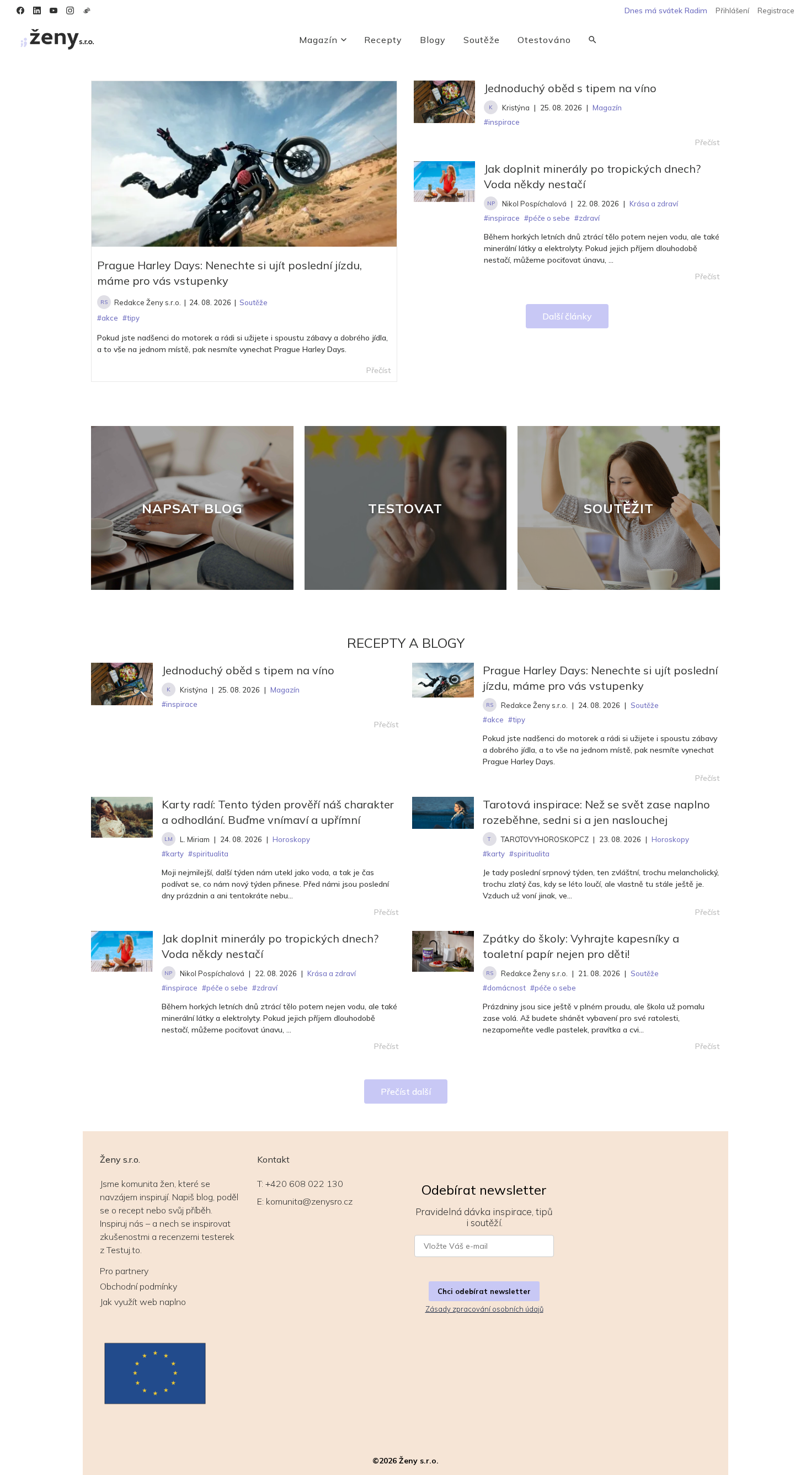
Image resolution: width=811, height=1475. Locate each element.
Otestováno (544, 39)
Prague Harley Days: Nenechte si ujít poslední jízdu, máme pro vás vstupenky (229, 272)
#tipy (516, 719)
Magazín (318, 39)
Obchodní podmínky (138, 1286)
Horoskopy (291, 839)
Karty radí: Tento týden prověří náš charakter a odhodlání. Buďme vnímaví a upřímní (278, 812)
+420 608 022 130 (304, 1183)
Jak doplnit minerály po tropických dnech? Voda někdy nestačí (592, 176)
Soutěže (481, 39)
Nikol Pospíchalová (534, 203)
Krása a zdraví (331, 973)
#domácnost (504, 987)
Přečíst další (406, 1091)
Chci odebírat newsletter (484, 1291)
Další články (567, 316)
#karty (173, 853)
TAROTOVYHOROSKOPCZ (545, 839)
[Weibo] (86, 10)
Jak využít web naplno (143, 1301)
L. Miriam (195, 839)
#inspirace (180, 704)
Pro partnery (124, 1270)
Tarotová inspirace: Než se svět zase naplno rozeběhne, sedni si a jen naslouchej (596, 812)
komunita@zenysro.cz (309, 1201)
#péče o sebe (225, 987)
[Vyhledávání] (592, 39)
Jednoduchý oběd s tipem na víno (570, 88)
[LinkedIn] (37, 10)
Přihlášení (732, 10)
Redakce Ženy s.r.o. (147, 302)
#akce (493, 719)
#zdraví (265, 987)
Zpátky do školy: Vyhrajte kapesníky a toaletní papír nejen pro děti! (581, 946)
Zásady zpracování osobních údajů (484, 1308)
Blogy (433, 39)
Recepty (383, 39)
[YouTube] (53, 10)
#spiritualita (208, 853)
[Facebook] (20, 10)
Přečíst (707, 142)
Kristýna (516, 107)
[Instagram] (70, 10)
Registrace (775, 10)
